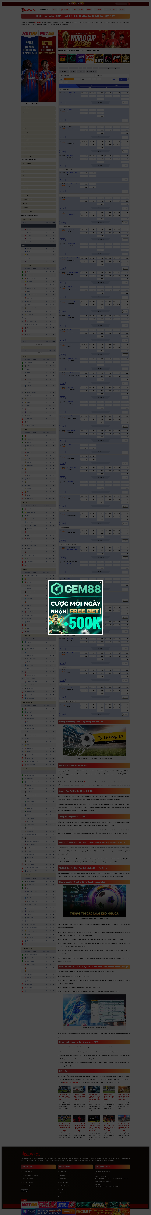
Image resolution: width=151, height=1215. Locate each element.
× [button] (100, 582)
